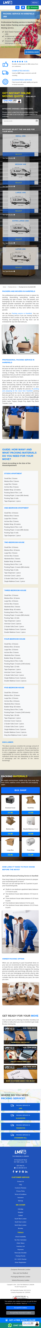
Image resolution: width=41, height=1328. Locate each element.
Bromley (20, 1228)
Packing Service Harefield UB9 (27, 287)
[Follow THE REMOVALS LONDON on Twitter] (16, 1172)
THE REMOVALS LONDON (27, 1284)
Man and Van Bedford (20, 1273)
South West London (21, 1218)
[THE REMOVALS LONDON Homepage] (7, 2)
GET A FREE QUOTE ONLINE (22, 1320)
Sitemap (20, 1200)
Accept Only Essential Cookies (20, 1313)
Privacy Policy (32, 1303)
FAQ (20, 1184)
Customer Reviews (20, 1188)
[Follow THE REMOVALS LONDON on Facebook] (13, 1172)
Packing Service (12, 287)
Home (4, 287)
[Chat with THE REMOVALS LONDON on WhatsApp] (10, 1325)
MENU (35, 3)
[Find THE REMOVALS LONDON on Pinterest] (23, 1172)
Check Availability (20, 1236)
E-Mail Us (21, 1165)
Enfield (20, 1215)
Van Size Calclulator (20, 1240)
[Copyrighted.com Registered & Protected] (20, 1298)
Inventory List (20, 1246)
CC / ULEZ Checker (21, 1259)
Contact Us (20, 1181)
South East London (20, 1222)
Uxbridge (20, 1209)
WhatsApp (34, 7)
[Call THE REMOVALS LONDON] (23, 7)
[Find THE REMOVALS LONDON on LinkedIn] (26, 1172)
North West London (20, 1225)
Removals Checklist (20, 1252)
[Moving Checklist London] (20, 1035)
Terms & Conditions (20, 1194)
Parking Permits (20, 1256)
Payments (21, 1249)
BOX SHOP (21, 790)
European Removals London (20, 1269)
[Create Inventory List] (20, 1054)
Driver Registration (20, 1262)
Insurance (21, 1197)
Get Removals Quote (32, 52)
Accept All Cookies (20, 1308)
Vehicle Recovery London (20, 1280)
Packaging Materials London (20, 1277)
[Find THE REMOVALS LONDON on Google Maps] (19, 1172)
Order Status (20, 1243)
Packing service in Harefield (22, 313)
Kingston (20, 1212)
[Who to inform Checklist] (20, 1074)
